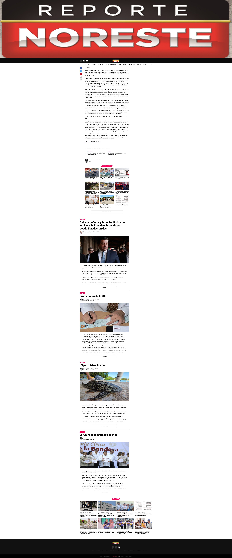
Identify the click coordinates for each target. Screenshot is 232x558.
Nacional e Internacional (111, 64)
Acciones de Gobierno (96, 64)
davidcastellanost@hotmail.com (92, 141)
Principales (87, 64)
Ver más (144, 64)
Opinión (124, 64)
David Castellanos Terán (95, 160)
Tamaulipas (139, 64)
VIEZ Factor (115, 556)
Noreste (119, 64)
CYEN (103, 64)
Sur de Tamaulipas (131, 64)
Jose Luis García (88, 232)
